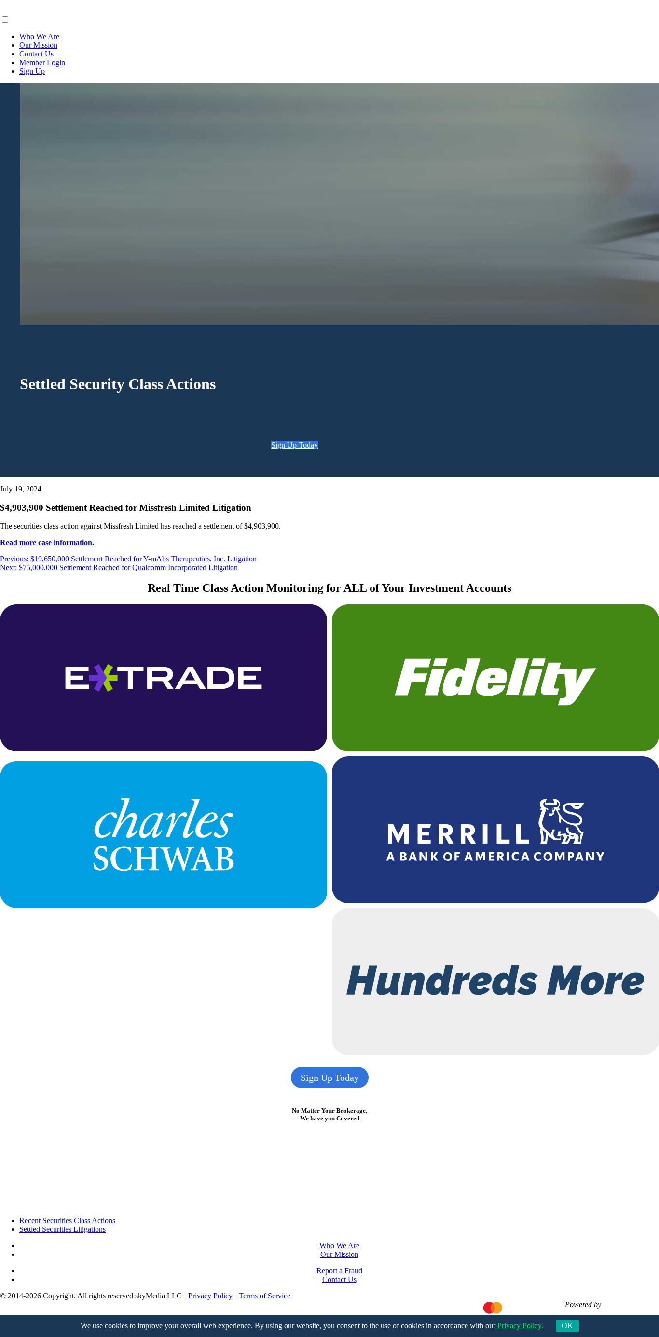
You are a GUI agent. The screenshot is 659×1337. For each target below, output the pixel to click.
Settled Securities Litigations (62, 1229)
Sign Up (32, 71)
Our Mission (38, 45)
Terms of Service (264, 1296)
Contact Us (36, 54)
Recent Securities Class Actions (67, 1220)
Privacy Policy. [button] (519, 1326)
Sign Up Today (294, 445)
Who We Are (39, 36)
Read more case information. (47, 542)
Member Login (42, 62)
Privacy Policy (210, 1296)
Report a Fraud (339, 1271)
